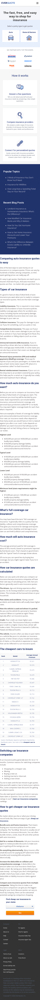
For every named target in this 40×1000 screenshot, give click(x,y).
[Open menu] (37, 3)
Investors (21, 954)
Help (4, 936)
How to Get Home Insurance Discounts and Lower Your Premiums (19, 235)
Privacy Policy (7, 962)
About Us (6, 932)
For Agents (21, 928)
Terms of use (7, 954)
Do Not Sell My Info (9, 966)
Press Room (22, 958)
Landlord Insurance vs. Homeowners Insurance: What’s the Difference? (20, 211)
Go (20, 913)
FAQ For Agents (23, 932)
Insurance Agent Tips (24, 939)
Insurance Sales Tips (24, 936)
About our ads (7, 958)
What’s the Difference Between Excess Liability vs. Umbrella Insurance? (20, 245)
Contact (5, 939)
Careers (5, 943)
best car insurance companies (25, 799)
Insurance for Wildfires (16, 184)
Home (5, 928)
